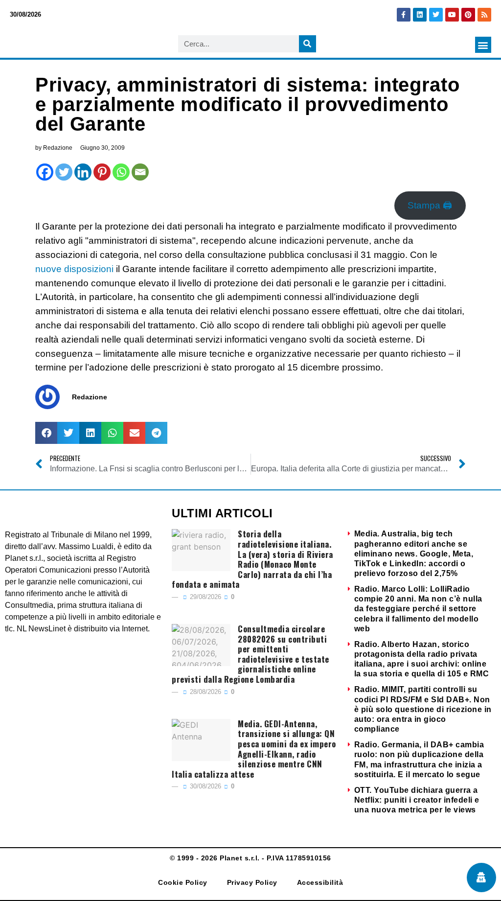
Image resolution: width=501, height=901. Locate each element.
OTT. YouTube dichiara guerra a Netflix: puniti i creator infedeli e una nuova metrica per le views (416, 800)
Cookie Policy (182, 882)
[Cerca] (307, 43)
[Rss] (484, 15)
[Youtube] (452, 15)
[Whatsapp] (121, 172)
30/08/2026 (204, 786)
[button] (483, 45)
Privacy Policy (252, 882)
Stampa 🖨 (430, 205)
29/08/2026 (204, 597)
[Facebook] (44, 172)
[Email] (140, 172)
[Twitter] (436, 15)
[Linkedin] (420, 15)
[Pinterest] (468, 15)
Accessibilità (320, 882)
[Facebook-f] (403, 15)
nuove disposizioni (75, 269)
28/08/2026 (204, 691)
